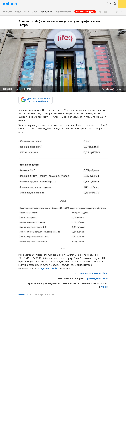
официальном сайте (47, 268)
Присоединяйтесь (96, 278)
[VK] (111, 11)
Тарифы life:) (49, 294)
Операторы (23, 294)
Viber (104, 286)
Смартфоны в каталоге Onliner (91, 273)
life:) (35, 294)
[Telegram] (100, 11)
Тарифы (40, 294)
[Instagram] (105, 11)
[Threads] (122, 11)
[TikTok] (116, 11)
